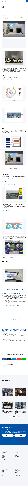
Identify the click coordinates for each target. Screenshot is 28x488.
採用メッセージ (16, 469)
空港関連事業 (3, 456)
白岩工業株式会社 (10, 364)
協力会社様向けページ (17, 452)
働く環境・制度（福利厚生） (17, 475)
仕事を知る (3, 459)
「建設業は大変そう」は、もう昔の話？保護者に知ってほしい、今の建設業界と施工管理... (20, 412)
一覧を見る (14, 416)
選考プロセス (3, 439)
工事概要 (6, 41)
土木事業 (3, 455)
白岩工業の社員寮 (4, 476)
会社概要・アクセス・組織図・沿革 (18, 451)
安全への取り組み (6, 43)
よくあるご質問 (17, 439)
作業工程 (6, 42)
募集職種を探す (8, 435)
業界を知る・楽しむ (4, 396)
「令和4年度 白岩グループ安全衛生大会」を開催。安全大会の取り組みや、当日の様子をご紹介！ (14, 289)
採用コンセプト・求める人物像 (5, 469)
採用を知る (3, 467)
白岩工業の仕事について (17, 470)
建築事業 (16, 455)
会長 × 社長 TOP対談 (4, 451)
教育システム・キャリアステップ (5, 475)
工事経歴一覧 (3, 457)
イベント (3, 441)
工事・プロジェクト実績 (17, 456)
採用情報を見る (20, 435)
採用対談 (3, 470)
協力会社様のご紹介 (4, 452)
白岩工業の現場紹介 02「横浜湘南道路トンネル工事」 (14, 354)
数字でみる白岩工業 (4, 471)
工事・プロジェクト (4, 15)
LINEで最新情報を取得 (18, 441)
